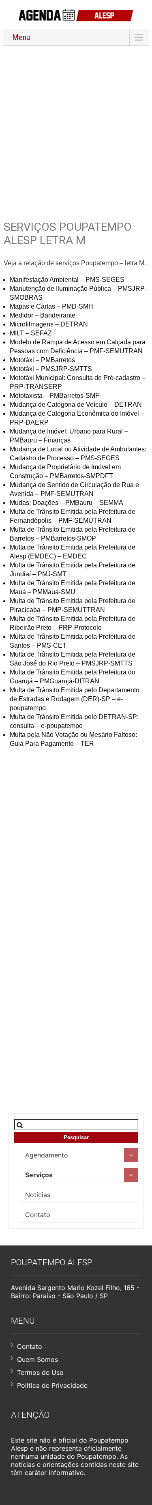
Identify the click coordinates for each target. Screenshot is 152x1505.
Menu (21, 37)
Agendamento (46, 1155)
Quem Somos (37, 1359)
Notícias (37, 1195)
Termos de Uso (40, 1372)
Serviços (39, 1175)
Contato (37, 1215)
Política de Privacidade (52, 1385)
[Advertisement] (76, 128)
